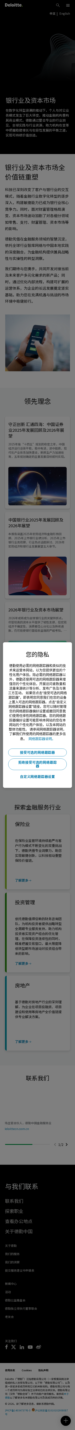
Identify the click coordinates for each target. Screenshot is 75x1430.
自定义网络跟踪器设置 (37, 776)
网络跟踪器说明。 (42, 739)
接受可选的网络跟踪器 (37, 752)
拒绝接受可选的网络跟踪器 (37, 764)
